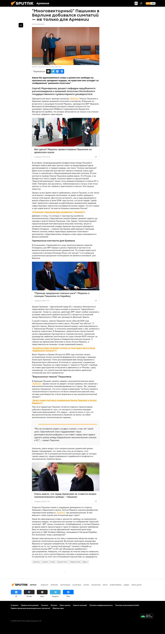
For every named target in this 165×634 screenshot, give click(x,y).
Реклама (54, 605)
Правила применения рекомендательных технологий (30, 608)
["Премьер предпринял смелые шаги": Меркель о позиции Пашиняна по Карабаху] (65, 276)
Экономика (65, 585)
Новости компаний (80, 605)
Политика (77, 585)
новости (44, 585)
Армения (45, 562)
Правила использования (30, 605)
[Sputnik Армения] (23, 6)
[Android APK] (146, 616)
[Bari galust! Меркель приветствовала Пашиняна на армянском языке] (65, 132)
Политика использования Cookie (127, 605)
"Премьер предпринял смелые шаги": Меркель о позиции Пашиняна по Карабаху (61, 294)
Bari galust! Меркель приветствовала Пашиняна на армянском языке (63, 151)
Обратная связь (58, 608)
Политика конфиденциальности (101, 605)
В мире (53, 562)
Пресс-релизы (65, 605)
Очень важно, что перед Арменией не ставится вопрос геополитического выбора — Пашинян (65, 495)
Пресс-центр (136, 585)
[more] (96, 156)
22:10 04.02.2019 (38, 24)
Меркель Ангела (75, 562)
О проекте (14, 605)
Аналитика (36, 562)
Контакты (44, 605)
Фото (105, 585)
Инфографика (116, 585)
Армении (74, 98)
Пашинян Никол (62, 562)
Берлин (85, 562)
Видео (126, 585)
